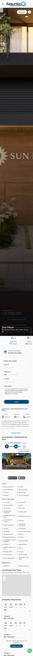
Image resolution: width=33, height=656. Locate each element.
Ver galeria (22, 12)
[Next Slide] (29, 467)
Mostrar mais (16, 433)
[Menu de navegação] (3, 4)
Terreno (27, 414)
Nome (6, 365)
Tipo (6, 414)
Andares (16, 414)
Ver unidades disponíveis (16, 319)
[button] (16, 461)
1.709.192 (13, 313)
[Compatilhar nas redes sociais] (29, 12)
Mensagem (8, 386)
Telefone (7, 372)
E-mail (6, 379)
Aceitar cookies (16, 646)
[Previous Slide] (4, 467)
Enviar (16, 402)
